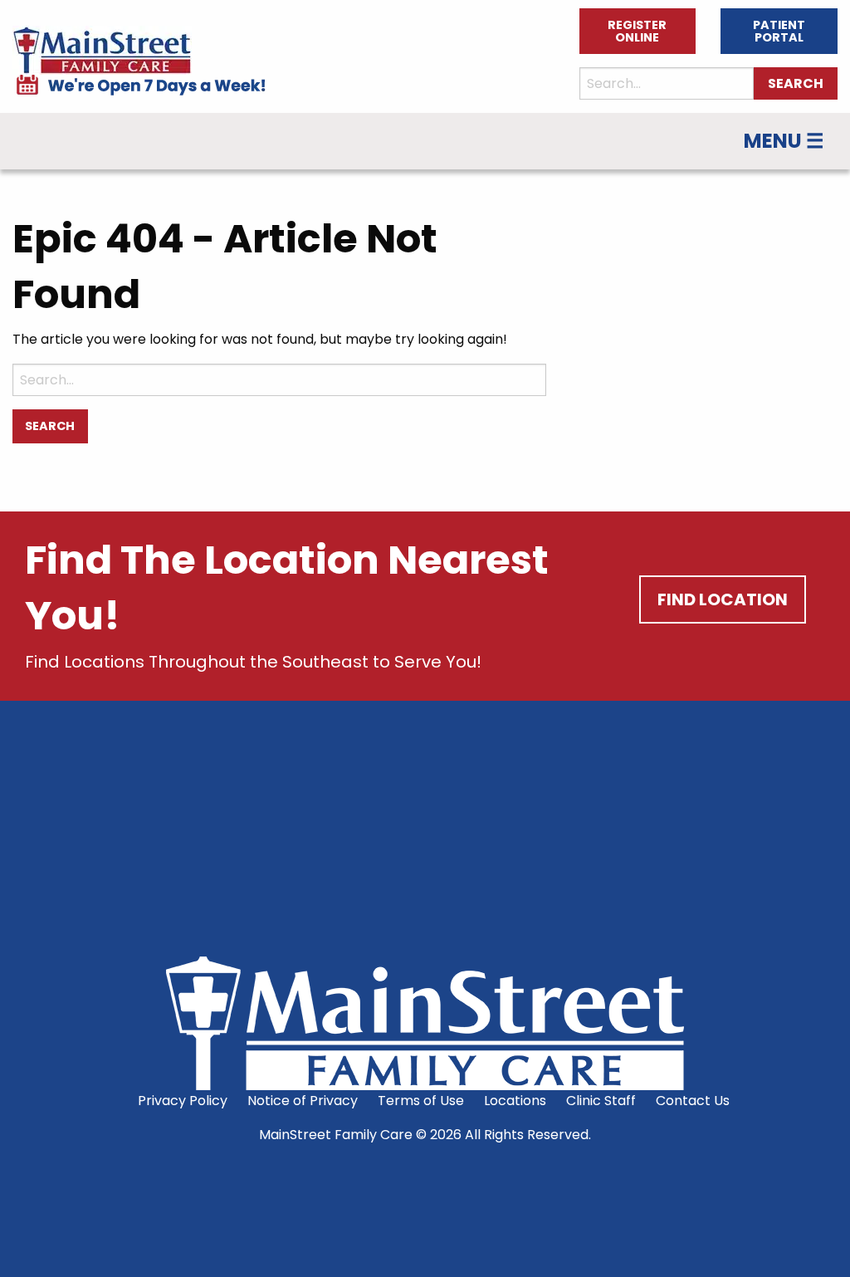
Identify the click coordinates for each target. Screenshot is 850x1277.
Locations (515, 1100)
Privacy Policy (182, 1100)
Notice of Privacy (302, 1100)
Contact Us (693, 1100)
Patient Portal (779, 31)
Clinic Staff (601, 1100)
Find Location (722, 599)
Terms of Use (421, 1100)
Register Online (637, 31)
